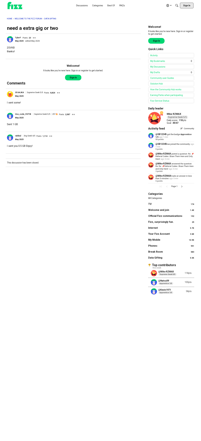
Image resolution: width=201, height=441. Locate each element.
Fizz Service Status (159, 101)
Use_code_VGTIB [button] (23, 114)
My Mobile (171, 239)
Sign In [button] (73, 77)
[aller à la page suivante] (182, 186)
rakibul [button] (18, 136)
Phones (171, 245)
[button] (10, 39)
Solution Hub (156, 83)
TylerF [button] (18, 38)
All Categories (155, 198)
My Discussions (157, 66)
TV (171, 204)
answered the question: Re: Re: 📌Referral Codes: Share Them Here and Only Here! (174, 166)
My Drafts (171, 72)
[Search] (177, 5)
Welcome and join (171, 209)
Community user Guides (162, 78)
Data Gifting (171, 257)
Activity (154, 55)
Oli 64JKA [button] (19, 92)
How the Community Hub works (165, 89)
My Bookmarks (171, 61)
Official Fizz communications (171, 215)
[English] (15, 5)
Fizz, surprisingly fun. (171, 221)
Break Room (171, 251)
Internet (171, 227)
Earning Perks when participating (166, 95)
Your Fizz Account (171, 233)
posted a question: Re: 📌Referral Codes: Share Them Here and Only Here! (174, 156)
